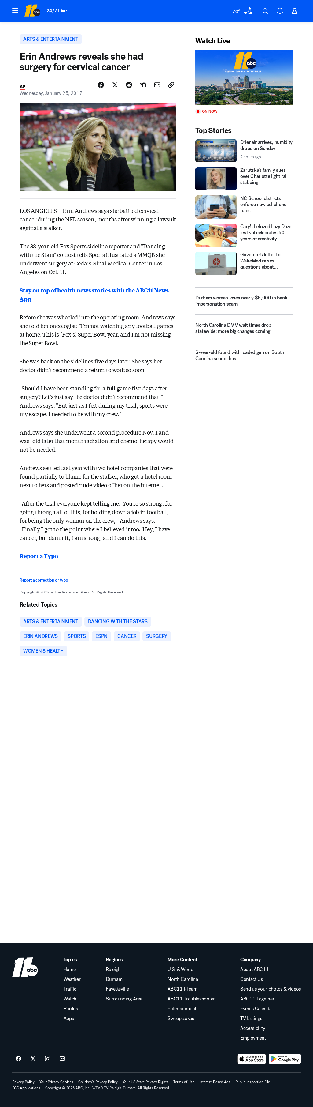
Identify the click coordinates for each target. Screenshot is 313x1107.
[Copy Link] (171, 85)
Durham (114, 979)
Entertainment (182, 1008)
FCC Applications (26, 1088)
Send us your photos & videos (270, 989)
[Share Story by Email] (157, 85)
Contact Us (251, 979)
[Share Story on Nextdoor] (143, 85)
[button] (15, 10)
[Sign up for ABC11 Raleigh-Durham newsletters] (62, 1059)
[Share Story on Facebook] (101, 85)
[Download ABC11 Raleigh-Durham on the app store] (252, 1059)
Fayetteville (117, 989)
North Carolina (183, 979)
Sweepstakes (181, 1018)
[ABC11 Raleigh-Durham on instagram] (48, 1059)
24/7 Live (56, 10)
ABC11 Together (257, 998)
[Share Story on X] (115, 85)
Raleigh (113, 969)
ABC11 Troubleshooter (191, 998)
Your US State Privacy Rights (145, 1082)
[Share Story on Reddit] (129, 85)
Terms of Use (183, 1082)
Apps (69, 1018)
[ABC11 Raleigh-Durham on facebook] (18, 1059)
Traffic (70, 989)
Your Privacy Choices (56, 1082)
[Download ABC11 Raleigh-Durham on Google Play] (285, 1059)
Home (70, 969)
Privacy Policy (23, 1082)
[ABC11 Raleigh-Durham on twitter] (33, 1059)
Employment (253, 1038)
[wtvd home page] (25, 967)
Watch (70, 998)
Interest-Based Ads (214, 1082)
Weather (72, 979)
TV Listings (251, 1018)
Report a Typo (39, 556)
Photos (71, 1008)
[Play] (244, 77)
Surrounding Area (124, 998)
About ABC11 (254, 969)
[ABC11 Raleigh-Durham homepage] (32, 11)
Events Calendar (256, 1008)
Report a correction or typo (44, 580)
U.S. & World (180, 969)
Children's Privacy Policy (98, 1082)
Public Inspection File (252, 1082)
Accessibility (252, 1028)
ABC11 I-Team (182, 989)
